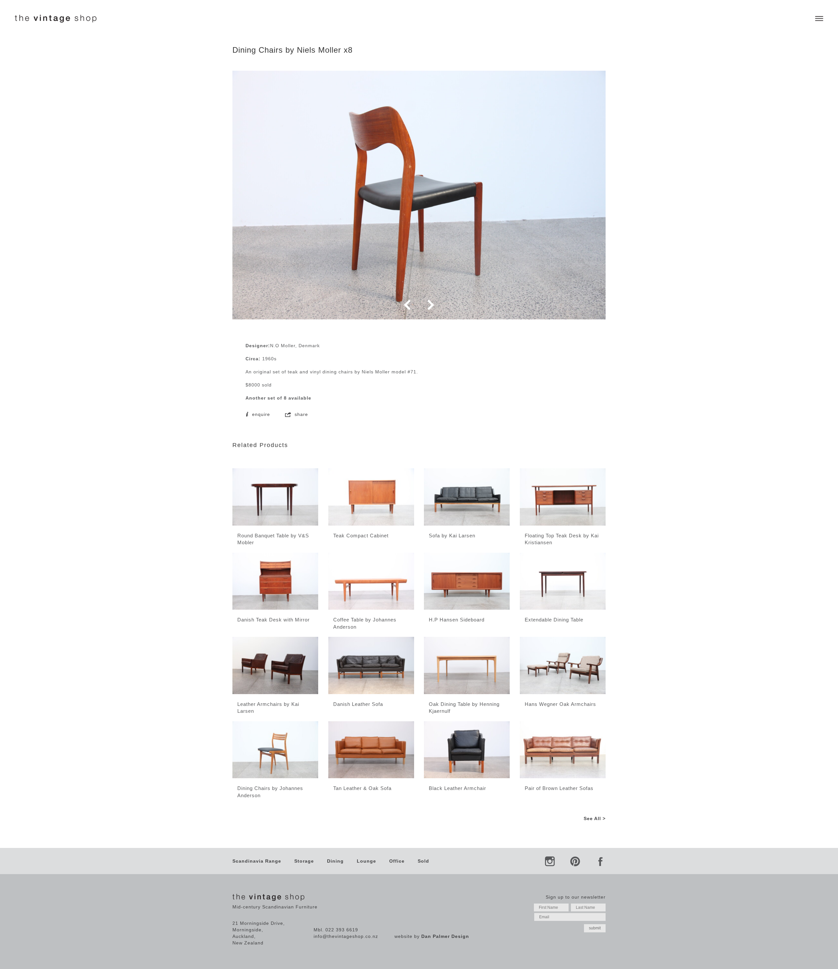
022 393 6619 (341, 929)
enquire (260, 414)
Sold (423, 861)
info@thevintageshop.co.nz (346, 936)
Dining (335, 861)
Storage (304, 861)
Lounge (366, 861)
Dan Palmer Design (445, 936)
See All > (595, 818)
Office (397, 861)
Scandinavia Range (256, 861)
